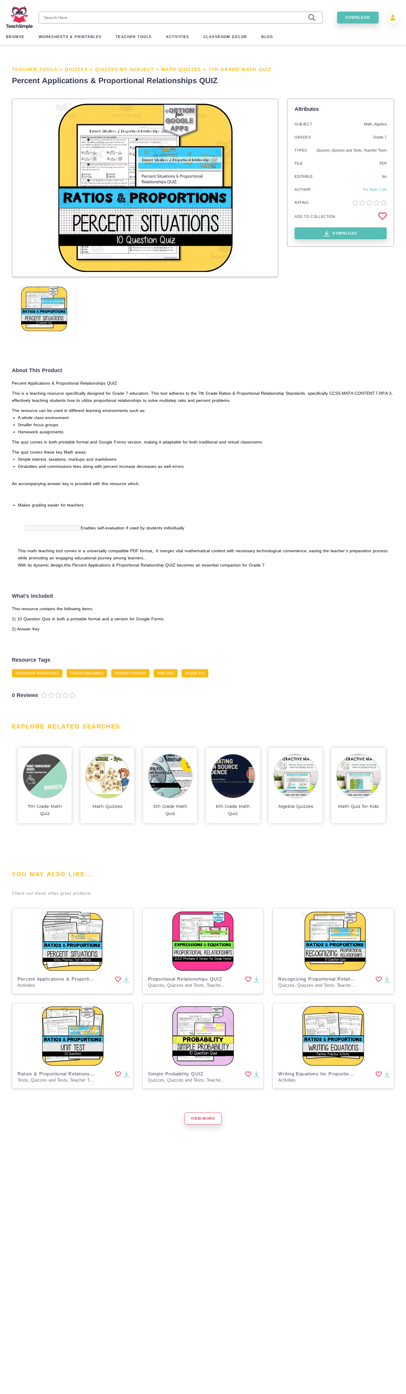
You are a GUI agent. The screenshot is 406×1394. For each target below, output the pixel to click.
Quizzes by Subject (124, 69)
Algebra (380, 124)
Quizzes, (324, 150)
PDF (383, 163)
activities (177, 37)
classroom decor (225, 37)
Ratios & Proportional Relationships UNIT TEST (73, 1073)
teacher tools (134, 37)
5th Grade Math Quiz (170, 810)
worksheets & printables (70, 37)
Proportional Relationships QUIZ (185, 978)
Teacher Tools (34, 69)
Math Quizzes (181, 69)
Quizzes (76, 69)
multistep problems (130, 673)
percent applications (86, 673)
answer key (195, 673)
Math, (369, 124)
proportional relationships (37, 673)
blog (267, 37)
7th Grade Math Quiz (240, 69)
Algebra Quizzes (295, 806)
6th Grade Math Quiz (233, 810)
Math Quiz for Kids (358, 806)
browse (15, 37)
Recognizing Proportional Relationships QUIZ (330, 978)
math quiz (165, 673)
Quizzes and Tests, (348, 150)
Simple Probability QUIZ (176, 1073)
